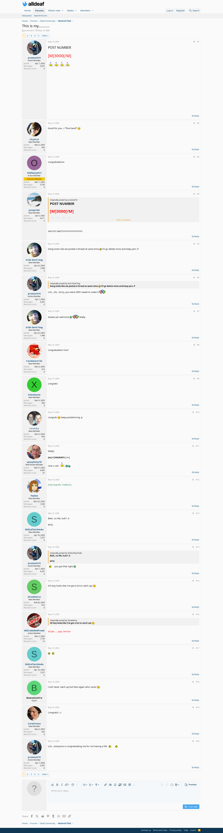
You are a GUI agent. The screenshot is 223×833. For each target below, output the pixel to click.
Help (186, 830)
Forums (39, 10)
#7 (198, 311)
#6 (198, 277)
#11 (197, 446)
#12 (197, 479)
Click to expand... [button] (123, 219)
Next (44, 35)
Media (70, 10)
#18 (197, 682)
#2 (198, 123)
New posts (27, 15)
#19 (197, 707)
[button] (63, 10)
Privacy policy (175, 830)
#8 (198, 345)
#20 (197, 741)
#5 (198, 244)
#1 (198, 41)
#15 (197, 580)
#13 (197, 513)
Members (85, 10)
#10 (197, 412)
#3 (198, 157)
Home (27, 10)
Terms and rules (160, 830)
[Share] (194, 42)
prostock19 (29, 30)
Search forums (40, 15)
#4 (198, 194)
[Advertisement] (123, 89)
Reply (196, 115)
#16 (197, 614)
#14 (197, 547)
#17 (197, 648)
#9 (198, 378)
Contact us (146, 830)
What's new (54, 10)
